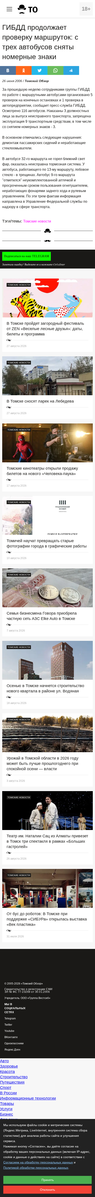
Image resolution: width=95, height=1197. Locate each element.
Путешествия (12, 1082)
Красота (7, 1071)
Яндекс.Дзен (12, 1049)
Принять (48, 1180)
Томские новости (37, 221)
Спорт (5, 1087)
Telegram (10, 1018)
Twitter (8, 1024)
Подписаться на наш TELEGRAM (26, 256)
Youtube (9, 1031)
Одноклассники (14, 1043)
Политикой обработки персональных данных (35, 1167)
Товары (7, 1103)
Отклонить (47, 1189)
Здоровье (9, 1066)
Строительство (14, 1077)
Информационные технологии (28, 1098)
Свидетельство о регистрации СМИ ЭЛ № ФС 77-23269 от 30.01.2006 (28, 990)
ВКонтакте (11, 1037)
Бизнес (6, 1114)
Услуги (6, 1109)
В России (8, 1093)
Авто (4, 1061)
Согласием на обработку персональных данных (38, 1162)
